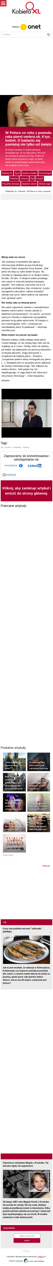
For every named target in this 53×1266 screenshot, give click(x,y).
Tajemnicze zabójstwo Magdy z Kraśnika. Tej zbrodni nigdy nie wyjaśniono (25, 1164)
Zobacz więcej (8, 855)
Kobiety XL (7, 173)
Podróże (14, 178)
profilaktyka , (18, 447)
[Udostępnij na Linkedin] (35, 465)
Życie (17, 173)
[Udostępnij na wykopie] (9, 475)
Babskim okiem (29, 184)
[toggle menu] (3, 3)
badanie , (26, 447)
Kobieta (41, 1257)
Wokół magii (45, 184)
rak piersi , (9, 447)
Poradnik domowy (11, 184)
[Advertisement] (26, 66)
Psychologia (45, 173)
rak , (2, 447)
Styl (32, 178)
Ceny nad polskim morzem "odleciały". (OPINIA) (23, 930)
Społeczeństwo (29, 173)
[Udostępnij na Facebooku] (14, 465)
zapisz (27, 1240)
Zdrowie (24, 178)
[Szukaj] (48, 34)
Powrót (46, 866)
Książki (39, 178)
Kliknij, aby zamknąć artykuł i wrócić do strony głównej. (26, 490)
